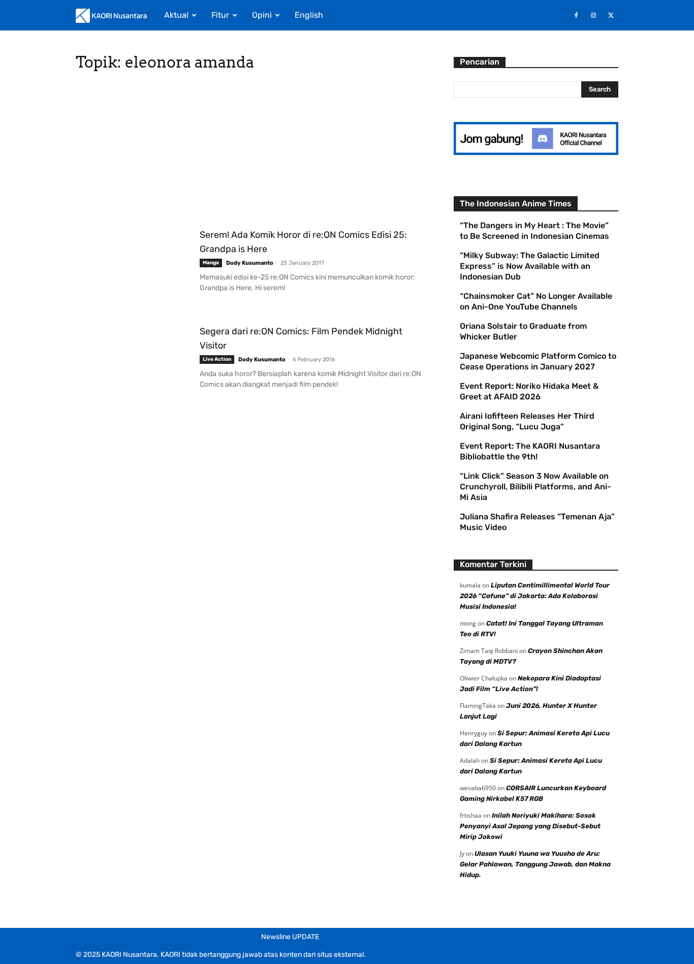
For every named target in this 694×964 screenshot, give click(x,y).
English (309, 15)
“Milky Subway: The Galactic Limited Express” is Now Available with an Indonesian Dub (530, 266)
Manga (211, 263)
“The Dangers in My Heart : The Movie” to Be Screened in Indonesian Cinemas (534, 231)
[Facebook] (576, 15)
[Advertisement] (252, 152)
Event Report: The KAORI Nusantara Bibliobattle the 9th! (530, 451)
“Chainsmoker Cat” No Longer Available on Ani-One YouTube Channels (536, 301)
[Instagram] (593, 15)
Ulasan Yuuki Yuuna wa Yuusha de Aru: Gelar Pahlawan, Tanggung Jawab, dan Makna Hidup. (535, 864)
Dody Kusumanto (249, 263)
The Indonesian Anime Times (516, 203)
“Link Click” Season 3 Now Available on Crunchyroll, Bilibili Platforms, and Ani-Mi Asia (535, 486)
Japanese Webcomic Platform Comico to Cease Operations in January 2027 (538, 361)
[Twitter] (610, 15)
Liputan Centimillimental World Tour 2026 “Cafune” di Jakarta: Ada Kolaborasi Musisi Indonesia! (535, 595)
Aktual (176, 15)
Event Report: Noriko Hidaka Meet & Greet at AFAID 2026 (529, 391)
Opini (262, 15)
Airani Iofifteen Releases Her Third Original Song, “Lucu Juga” (527, 421)
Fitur (220, 15)
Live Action (217, 359)
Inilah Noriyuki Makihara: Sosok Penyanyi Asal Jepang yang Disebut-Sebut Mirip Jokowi (530, 826)
